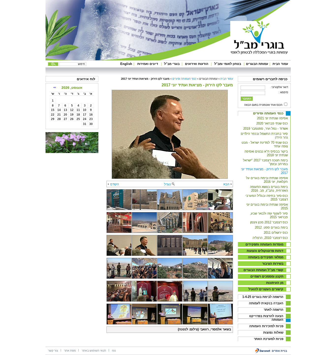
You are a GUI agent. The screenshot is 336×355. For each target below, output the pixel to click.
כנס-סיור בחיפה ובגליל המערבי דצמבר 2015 (266, 197)
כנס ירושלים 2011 (276, 232)
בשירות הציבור (272, 263)
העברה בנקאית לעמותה (266, 303)
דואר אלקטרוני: (279, 87)
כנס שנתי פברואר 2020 (272, 123)
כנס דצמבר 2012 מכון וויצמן (269, 222)
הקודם (114, 184)
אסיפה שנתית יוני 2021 (272, 118)
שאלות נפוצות (273, 332)
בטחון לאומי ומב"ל (227, 64)
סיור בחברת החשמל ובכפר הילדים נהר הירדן (264, 135)
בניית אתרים (279, 350)
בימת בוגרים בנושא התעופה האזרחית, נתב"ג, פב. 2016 (269, 188)
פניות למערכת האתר (268, 339)
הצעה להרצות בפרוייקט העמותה (266, 318)
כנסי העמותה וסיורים (268, 113)
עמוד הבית (280, 64)
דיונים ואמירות (147, 64)
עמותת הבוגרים (257, 64)
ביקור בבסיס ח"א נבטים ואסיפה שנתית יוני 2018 (266, 153)
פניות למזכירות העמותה (266, 326)
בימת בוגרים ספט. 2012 (271, 227)
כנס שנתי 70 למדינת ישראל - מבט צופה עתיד (265, 144)
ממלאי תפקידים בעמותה (265, 257)
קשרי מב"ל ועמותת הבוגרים (263, 270)
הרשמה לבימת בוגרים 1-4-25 (262, 297)
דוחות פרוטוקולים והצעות (265, 251)
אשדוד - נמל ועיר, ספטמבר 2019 (265, 128)
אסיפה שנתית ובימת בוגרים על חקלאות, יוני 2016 (267, 180)
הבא (226, 184)
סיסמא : (283, 92)
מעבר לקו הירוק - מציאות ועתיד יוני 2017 (264, 171)
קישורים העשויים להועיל (265, 289)
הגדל (167, 184)
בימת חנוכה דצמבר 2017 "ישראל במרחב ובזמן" (265, 162)
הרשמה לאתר (273, 309)
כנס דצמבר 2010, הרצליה (270, 238)
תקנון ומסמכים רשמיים (266, 276)
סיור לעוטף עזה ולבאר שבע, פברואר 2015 (269, 215)
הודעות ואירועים (196, 64)
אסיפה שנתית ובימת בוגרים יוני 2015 (267, 206)
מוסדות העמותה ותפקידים (264, 244)
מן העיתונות (274, 283)
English (126, 64)
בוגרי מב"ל (172, 64)
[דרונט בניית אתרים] (263, 352)
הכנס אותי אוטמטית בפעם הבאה (263, 104)
